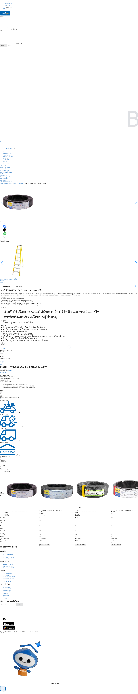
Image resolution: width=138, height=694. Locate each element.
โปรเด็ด (5, 161)
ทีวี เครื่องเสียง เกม (4, 170)
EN (6, 8)
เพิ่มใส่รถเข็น (3, 398)
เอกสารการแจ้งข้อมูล (8, 578)
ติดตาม (19, 604)
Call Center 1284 (7, 598)
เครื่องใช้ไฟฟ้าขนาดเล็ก (6, 167)
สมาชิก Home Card (8, 564)
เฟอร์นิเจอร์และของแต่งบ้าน (7, 169)
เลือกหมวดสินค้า (9, 148)
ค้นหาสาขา (7, 5)
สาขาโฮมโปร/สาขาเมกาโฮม (10, 588)
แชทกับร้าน (3, 363)
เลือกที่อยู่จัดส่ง (13, 29)
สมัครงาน (5, 593)
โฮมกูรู (5, 158)
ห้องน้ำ (1, 173)
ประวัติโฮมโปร (7, 587)
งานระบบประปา (4, 175)
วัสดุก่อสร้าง (3, 180)
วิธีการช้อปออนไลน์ (8, 554)
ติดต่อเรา (5, 596)
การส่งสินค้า (6, 575)
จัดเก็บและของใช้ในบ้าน (6, 172)
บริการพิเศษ (6, 163)
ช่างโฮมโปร (6, 160)
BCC (1, 364)
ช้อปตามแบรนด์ (7, 153)
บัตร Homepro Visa (8, 566)
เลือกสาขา (18, 43)
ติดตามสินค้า (6, 559)
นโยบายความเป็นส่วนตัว (9, 576)
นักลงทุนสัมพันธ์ (7, 590)
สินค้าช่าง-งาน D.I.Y (8, 156)
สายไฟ (15, 183)
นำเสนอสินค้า (6, 595)
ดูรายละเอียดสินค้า (44, 544)
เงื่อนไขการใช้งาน (7, 573)
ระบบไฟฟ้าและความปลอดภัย (6, 183)
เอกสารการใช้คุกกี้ (7, 580)
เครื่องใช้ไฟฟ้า (3, 165)
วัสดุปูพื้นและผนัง (4, 178)
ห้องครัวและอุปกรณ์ (5, 177)
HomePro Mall (6, 155)
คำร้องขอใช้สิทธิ (7, 581)
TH (4, 8)
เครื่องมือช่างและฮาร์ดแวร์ (6, 181)
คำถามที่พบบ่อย (7, 555)
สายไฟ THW (21, 183)
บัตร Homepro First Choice (9, 568)
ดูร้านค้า (2, 361)
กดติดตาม (9, 350)
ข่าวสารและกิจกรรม (8, 592)
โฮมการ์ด (6, 2)
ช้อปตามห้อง (6, 152)
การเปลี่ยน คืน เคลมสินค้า (9, 557)
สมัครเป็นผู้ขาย (8, 3)
